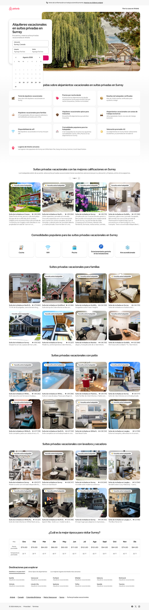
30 (40, 82)
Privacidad (26, 606)
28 (32, 82)
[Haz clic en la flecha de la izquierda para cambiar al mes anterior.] (16, 57)
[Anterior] (70, 178)
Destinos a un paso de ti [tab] (17, 572)
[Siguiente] (78, 178)
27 (27, 82)
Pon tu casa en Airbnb (130, 8)
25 (19, 82)
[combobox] (30, 44)
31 (15, 87)
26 (23, 82)
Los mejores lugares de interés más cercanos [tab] (65, 572)
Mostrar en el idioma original (93, 3)
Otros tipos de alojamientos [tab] (37, 572)
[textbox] (21, 51)
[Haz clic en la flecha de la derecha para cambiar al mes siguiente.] (39, 57)
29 (36, 82)
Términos (35, 606)
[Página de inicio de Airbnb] (14, 8)
